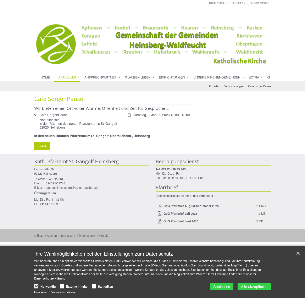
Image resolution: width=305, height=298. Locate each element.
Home (45, 77)
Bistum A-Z (238, 3)
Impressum (68, 235)
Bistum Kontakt (260, 3)
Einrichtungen (172, 77)
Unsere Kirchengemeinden (216, 77)
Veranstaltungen (234, 86)
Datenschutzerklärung (50, 278)
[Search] (267, 77)
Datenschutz (87, 235)
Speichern (221, 286)
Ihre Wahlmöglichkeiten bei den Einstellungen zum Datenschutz (103, 253)
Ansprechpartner (100, 77)
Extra (254, 77)
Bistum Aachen (217, 3)
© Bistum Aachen (46, 235)
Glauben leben (138, 77)
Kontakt (104, 235)
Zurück (42, 146)
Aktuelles (67, 77)
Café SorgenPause (259, 86)
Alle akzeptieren (254, 286)
